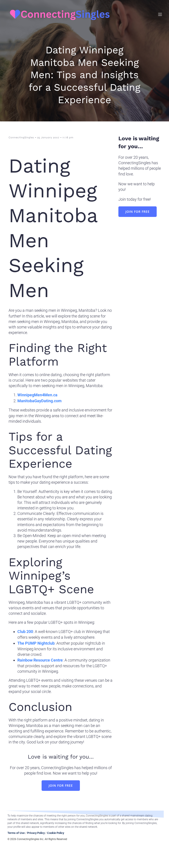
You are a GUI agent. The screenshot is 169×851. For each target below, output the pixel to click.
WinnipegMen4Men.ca (37, 395)
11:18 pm (67, 137)
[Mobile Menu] (160, 14)
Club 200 (25, 631)
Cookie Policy (55, 833)
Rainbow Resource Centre (40, 660)
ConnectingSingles (21, 137)
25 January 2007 (48, 137)
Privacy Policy (36, 833)
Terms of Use (16, 833)
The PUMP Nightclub (36, 643)
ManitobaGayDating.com (39, 400)
